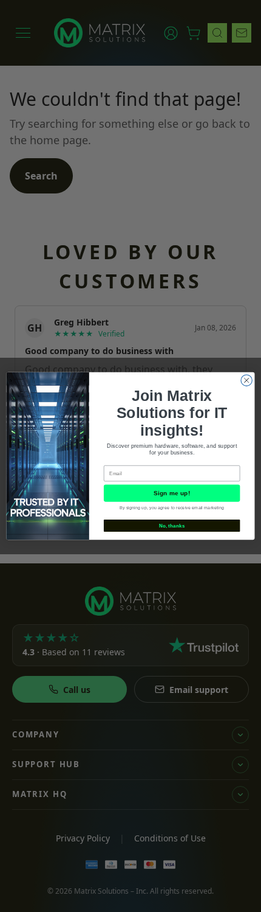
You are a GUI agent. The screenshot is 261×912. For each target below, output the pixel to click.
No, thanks (172, 525)
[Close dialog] (246, 380)
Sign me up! (172, 493)
